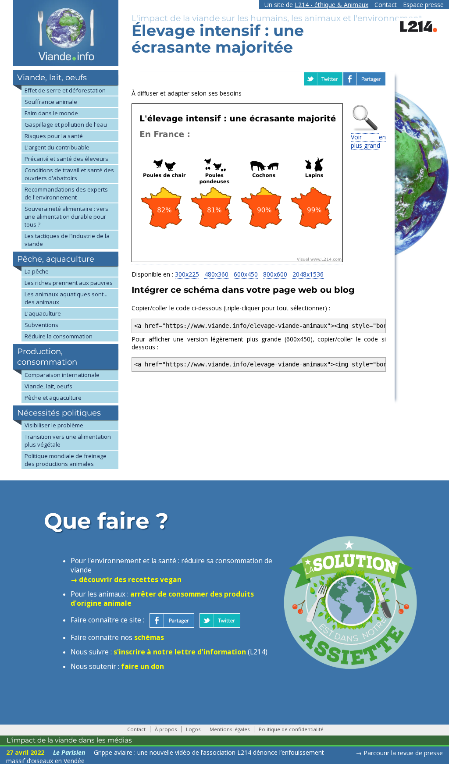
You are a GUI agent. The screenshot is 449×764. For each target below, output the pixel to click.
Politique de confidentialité (291, 729)
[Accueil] (65, 64)
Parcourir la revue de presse (403, 753)
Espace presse (423, 4)
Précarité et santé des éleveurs (66, 159)
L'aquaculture (43, 313)
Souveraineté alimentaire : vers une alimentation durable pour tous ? (66, 216)
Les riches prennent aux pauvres (69, 283)
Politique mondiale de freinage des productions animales (66, 460)
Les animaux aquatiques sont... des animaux (66, 298)
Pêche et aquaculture (53, 398)
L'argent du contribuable (57, 147)
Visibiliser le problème (54, 425)
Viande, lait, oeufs (48, 386)
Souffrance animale (51, 102)
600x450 (246, 274)
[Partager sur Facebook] (172, 620)
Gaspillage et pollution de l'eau (66, 124)
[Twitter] (220, 620)
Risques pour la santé (54, 136)
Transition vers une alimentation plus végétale (68, 440)
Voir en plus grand (368, 141)
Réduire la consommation (59, 336)
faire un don (142, 666)
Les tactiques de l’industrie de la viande (67, 240)
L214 (331, 4)
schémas (149, 637)
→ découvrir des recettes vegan (126, 579)
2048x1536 (308, 274)
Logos (193, 729)
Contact (385, 4)
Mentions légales (229, 729)
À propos (166, 729)
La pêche (37, 271)
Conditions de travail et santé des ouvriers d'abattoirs (69, 174)
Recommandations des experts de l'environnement (66, 193)
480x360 (216, 274)
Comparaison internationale (62, 375)
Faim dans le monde (51, 113)
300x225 (187, 274)
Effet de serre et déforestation (65, 90)
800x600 (275, 274)
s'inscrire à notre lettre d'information (180, 652)
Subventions (41, 325)
